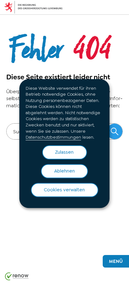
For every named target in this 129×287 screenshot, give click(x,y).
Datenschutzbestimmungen (53, 137)
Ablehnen (64, 171)
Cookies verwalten (64, 190)
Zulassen (64, 152)
